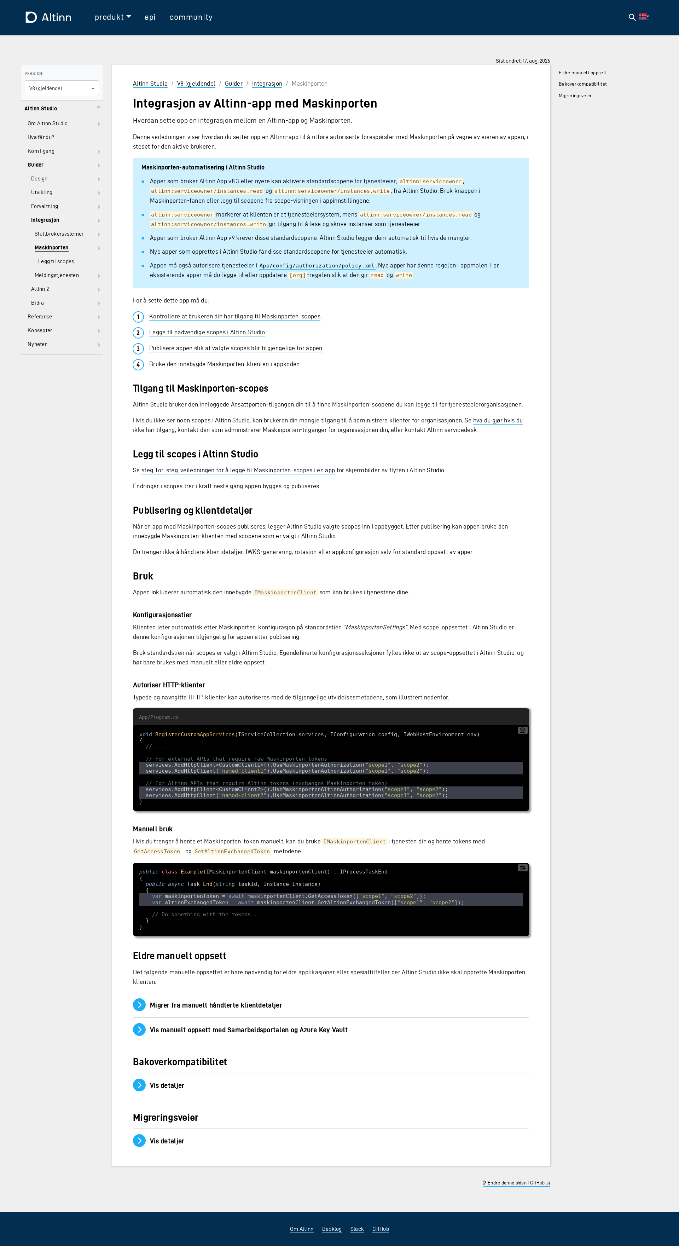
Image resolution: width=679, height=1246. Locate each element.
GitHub (380, 1229)
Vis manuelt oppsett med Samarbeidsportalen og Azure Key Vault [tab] (244, 1030)
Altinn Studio (150, 83)
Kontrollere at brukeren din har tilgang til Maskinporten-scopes (234, 316)
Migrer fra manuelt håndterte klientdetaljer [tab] (211, 1005)
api (150, 17)
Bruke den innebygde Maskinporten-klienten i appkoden (224, 363)
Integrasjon (267, 83)
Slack (357, 1229)
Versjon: (34, 73)
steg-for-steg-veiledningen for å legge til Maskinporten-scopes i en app (238, 470)
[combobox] (62, 88)
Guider (234, 83)
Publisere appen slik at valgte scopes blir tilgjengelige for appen (236, 348)
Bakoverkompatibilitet (583, 84)
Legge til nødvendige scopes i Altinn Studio (207, 332)
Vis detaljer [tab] (190, 1085)
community (191, 17)
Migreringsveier (575, 95)
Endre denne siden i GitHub (516, 1183)
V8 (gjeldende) (196, 83)
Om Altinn (302, 1229)
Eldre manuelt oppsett (583, 72)
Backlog (332, 1229)
